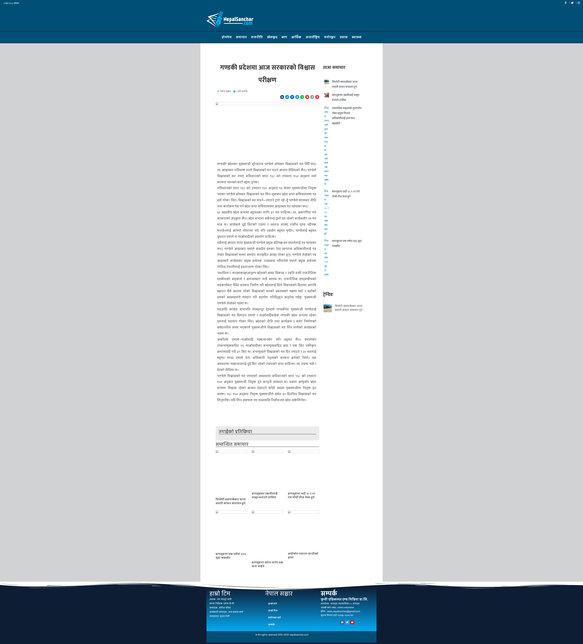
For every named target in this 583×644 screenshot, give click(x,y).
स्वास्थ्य (356, 37)
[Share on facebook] (282, 97)
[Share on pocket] (317, 97)
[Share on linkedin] (292, 97)
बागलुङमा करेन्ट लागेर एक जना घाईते (267, 564)
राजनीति (257, 37)
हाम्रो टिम (273, 610)
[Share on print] (312, 97)
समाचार (241, 37)
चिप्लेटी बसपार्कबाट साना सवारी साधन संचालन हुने (231, 501)
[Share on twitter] (287, 97)
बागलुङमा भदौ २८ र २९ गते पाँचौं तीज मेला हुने (301, 495)
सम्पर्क (271, 624)
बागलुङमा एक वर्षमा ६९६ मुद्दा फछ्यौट (231, 556)
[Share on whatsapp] (302, 97)
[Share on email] (307, 97)
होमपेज (227, 37)
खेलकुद (272, 37)
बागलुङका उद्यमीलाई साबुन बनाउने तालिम (265, 495)
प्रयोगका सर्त (274, 617)
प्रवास (344, 37)
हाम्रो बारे (272, 603)
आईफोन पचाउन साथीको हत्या (303, 555)
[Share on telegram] (297, 97)
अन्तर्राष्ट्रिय (313, 37)
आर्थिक (296, 37)
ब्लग (284, 37)
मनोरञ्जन (330, 37)
